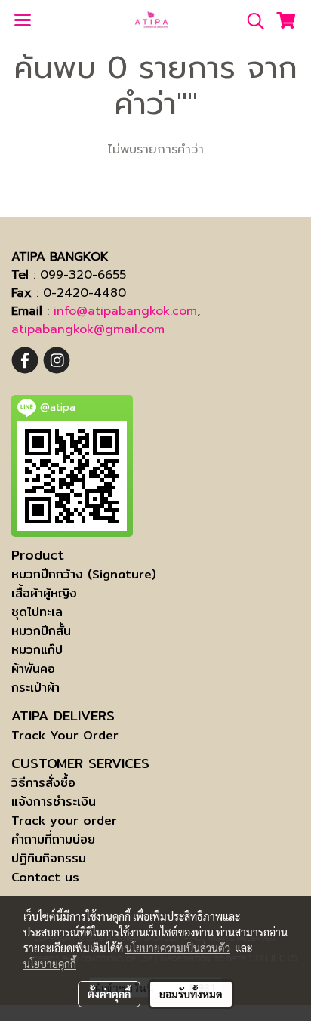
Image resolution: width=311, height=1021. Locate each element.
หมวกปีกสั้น (41, 631)
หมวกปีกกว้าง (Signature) (83, 574)
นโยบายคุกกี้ (49, 963)
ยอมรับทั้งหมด (191, 994)
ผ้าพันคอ (33, 668)
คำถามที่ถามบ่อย (53, 839)
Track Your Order (65, 735)
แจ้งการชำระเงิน (53, 801)
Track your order (64, 820)
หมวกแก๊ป (37, 649)
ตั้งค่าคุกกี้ (109, 994)
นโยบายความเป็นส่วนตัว (177, 948)
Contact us (45, 877)
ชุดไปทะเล (37, 612)
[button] (251, 21)
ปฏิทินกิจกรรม (48, 858)
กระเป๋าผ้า (35, 687)
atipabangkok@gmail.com (88, 329)
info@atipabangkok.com (125, 311)
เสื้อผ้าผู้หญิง (44, 593)
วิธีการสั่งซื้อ (43, 782)
